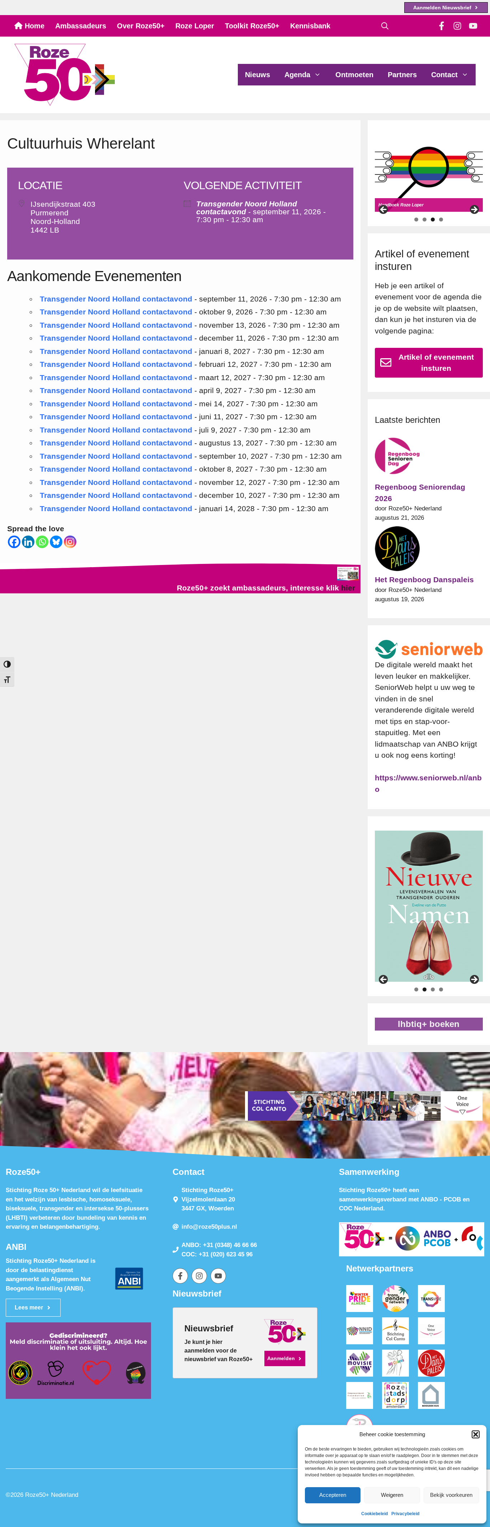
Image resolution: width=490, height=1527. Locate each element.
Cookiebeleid (374, 1513)
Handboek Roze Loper (401, 204)
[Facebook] (14, 542)
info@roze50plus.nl (209, 1226)
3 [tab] (433, 219)
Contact (444, 75)
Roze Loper (194, 26)
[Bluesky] (56, 542)
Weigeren (392, 1495)
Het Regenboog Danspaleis (424, 579)
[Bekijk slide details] (429, 173)
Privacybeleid (405, 1513)
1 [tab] (416, 219)
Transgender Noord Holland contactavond (246, 208)
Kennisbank (310, 26)
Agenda (297, 75)
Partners (402, 75)
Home (33, 26)
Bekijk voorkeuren (451, 1495)
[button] (475, 1434)
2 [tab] (425, 219)
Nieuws (257, 75)
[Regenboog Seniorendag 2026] (397, 458)
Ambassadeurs (80, 26)
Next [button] (473, 210)
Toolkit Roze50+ (252, 26)
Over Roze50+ (141, 26)
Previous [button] (383, 210)
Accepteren (332, 1495)
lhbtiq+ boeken (429, 1024)
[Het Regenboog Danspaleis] (397, 550)
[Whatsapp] (42, 542)
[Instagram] (70, 542)
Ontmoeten (354, 75)
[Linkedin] (28, 542)
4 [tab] (441, 219)
